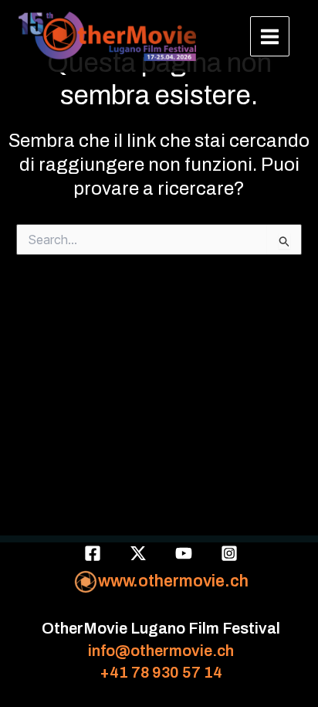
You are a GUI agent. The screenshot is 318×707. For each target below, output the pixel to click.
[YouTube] (183, 553)
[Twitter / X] (138, 553)
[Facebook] (92, 553)
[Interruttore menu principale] (270, 36)
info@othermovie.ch (161, 650)
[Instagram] (229, 553)
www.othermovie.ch (173, 581)
